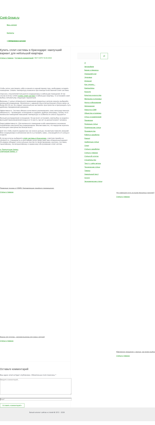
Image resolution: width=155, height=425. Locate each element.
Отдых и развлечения (92, 117)
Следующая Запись (8, 151)
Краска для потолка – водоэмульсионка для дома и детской (22, 337)
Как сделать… (89, 84)
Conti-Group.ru (9, 17)
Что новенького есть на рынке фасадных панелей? (135, 193)
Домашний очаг (90, 74)
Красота (87, 92)
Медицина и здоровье (93, 99)
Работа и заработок (92, 135)
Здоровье (88, 77)
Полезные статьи (91, 124)
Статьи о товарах (7, 58)
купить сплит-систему (26, 96)
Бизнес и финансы (91, 70)
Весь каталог (12, 25)
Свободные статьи (91, 142)
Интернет (88, 81)
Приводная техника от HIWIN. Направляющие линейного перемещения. (27, 188)
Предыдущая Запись (9, 149)
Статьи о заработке (92, 149)
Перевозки (88, 120)
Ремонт (87, 138)
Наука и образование (92, 102)
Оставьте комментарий (24, 58)
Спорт (86, 145)
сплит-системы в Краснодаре (34, 138)
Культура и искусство (92, 95)
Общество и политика (92, 113)
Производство (90, 131)
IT (85, 63)
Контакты (10, 33)
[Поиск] (104, 56)
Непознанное (89, 106)
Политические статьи (92, 127)
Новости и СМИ (90, 110)
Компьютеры (89, 88)
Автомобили (89, 67)
